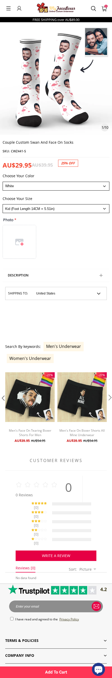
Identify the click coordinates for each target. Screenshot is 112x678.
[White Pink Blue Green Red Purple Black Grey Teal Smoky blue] (56, 186)
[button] (8, 8)
